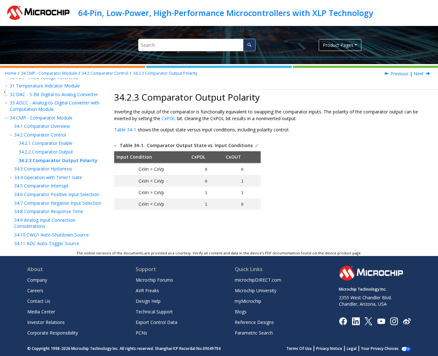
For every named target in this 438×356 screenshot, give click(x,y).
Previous (400, 73)
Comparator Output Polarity (165, 73)
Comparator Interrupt (41, 186)
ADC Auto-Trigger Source (46, 243)
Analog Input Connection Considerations (44, 223)
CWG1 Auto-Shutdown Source (51, 235)
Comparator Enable (45, 143)
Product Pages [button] (338, 45)
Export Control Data (156, 322)
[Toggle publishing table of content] (5, 92)
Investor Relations (46, 322)
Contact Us (38, 301)
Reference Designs (254, 322)
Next (419, 73)
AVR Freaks (147, 290)
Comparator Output (46, 152)
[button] (7, 86)
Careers (35, 290)
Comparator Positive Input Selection (56, 194)
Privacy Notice (329, 348)
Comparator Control (105, 73)
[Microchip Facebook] (343, 320)
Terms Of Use (299, 348)
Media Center (41, 312)
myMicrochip (248, 301)
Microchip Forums (154, 280)
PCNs (141, 333)
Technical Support (154, 312)
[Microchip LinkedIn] (356, 320)
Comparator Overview (42, 126)
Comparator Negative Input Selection (57, 203)
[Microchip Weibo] (407, 321)
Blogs (241, 312)
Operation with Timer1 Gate (48, 177)
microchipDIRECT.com (258, 280)
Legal (352, 348)
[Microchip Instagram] (394, 320)
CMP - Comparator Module (49, 73)
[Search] (249, 45)
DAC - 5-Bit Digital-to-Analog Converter (54, 94)
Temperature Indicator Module (45, 86)
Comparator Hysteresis (43, 169)
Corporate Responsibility (52, 333)
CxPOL (169, 118)
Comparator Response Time (48, 211)
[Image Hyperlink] (381, 321)
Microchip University (255, 290)
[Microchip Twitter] (368, 320)
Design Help (148, 301)
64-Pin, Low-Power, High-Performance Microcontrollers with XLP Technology (225, 13)
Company (37, 280)
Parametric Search (254, 333)
